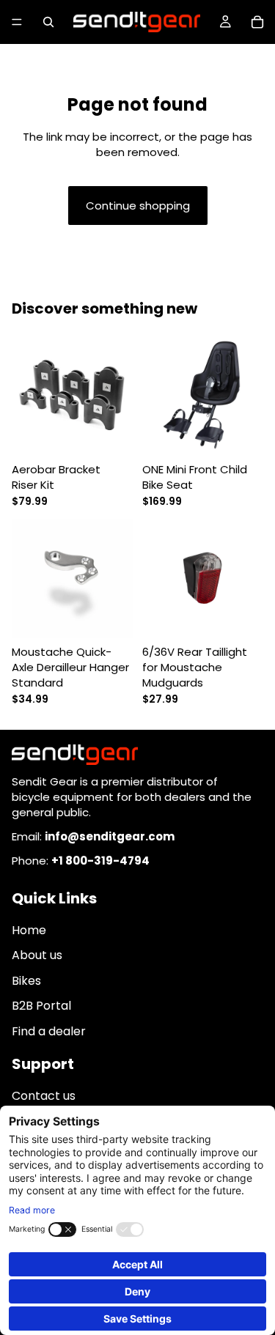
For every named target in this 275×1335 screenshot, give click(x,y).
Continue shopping (138, 205)
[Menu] (17, 22)
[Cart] (257, 22)
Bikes (26, 980)
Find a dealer (49, 1031)
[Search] (48, 22)
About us (37, 955)
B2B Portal (41, 1006)
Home (29, 930)
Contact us (44, 1096)
